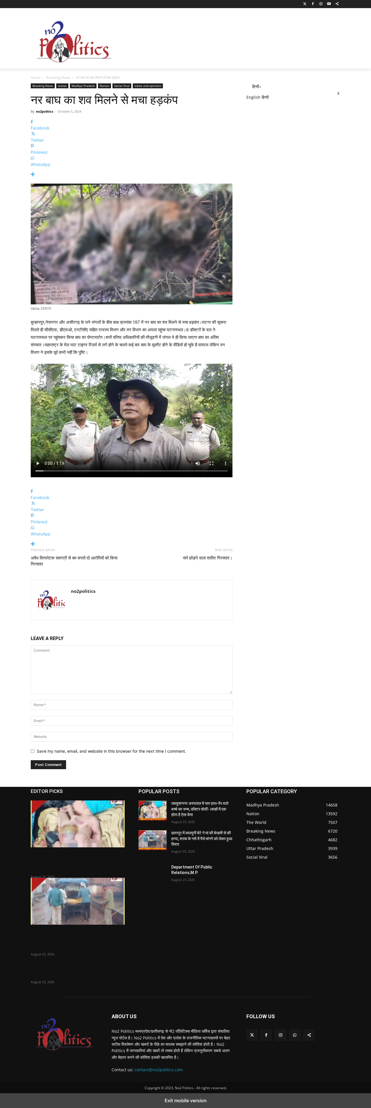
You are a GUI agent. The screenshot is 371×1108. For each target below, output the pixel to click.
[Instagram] (321, 4)
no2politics (44, 111)
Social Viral (122, 86)
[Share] (337, 4)
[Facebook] (313, 4)
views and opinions (147, 86)
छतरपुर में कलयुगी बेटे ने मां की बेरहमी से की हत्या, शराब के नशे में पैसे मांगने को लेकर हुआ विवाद (77, 939)
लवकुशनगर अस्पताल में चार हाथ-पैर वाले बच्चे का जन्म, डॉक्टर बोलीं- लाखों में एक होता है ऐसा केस (74, 862)
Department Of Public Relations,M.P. (60, 970)
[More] (131, 174)
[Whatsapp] (295, 1035)
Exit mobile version (186, 1100)
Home (36, 77)
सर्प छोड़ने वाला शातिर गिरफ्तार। (207, 558)
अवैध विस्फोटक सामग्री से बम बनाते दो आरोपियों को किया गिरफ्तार (74, 561)
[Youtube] (328, 4)
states (62, 86)
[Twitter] (304, 4)
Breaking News (58, 77)
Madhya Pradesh (83, 86)
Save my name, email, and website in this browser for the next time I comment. (111, 751)
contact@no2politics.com (158, 1069)
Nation (104, 86)
